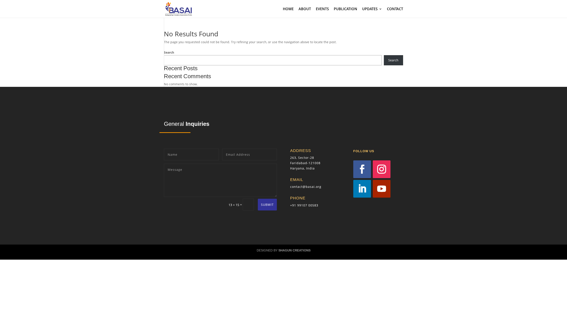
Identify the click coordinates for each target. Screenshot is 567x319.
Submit (267, 204)
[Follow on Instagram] (381, 169)
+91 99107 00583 (304, 205)
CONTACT (395, 9)
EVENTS (322, 9)
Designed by (284, 250)
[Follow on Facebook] (362, 169)
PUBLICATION (345, 9)
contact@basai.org (305, 187)
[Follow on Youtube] (381, 189)
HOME (288, 9)
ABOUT (305, 9)
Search (169, 52)
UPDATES (370, 9)
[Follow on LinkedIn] (362, 189)
